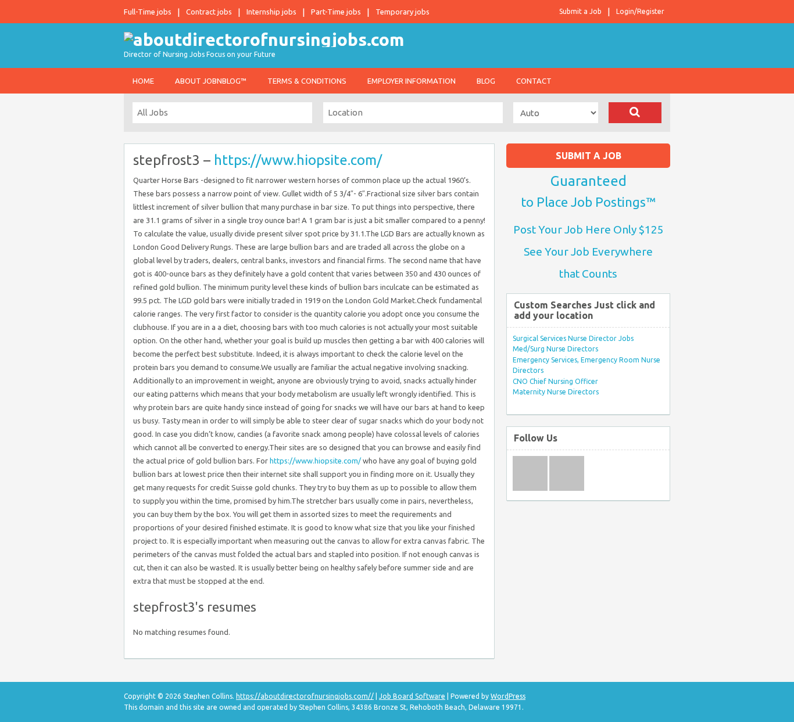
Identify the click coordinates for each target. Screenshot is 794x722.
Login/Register (640, 11)
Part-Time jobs (336, 12)
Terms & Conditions (306, 81)
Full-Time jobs (147, 12)
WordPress (508, 696)
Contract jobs (209, 12)
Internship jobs (271, 12)
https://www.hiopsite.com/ (298, 160)
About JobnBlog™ (210, 81)
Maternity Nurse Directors (556, 392)
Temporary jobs (402, 12)
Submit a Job (580, 11)
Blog (486, 81)
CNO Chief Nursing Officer (555, 381)
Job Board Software (412, 696)
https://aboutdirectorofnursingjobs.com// (305, 696)
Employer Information (411, 81)
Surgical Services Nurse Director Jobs (573, 338)
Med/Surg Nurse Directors (555, 349)
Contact (534, 81)
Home (143, 81)
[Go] (635, 112)
